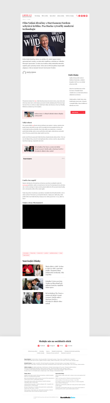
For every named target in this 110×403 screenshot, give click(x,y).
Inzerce (48, 351)
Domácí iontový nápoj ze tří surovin (56, 367)
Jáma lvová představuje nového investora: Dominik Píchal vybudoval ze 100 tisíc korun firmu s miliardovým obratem (39, 379)
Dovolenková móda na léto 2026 (55, 364)
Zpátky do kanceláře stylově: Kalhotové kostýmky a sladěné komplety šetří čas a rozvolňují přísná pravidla (38, 376)
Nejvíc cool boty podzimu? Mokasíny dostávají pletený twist (68, 378)
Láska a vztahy (60, 16)
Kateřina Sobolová (31, 72)
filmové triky (32, 253)
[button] (77, 16)
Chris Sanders (25, 253)
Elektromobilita (81, 364)
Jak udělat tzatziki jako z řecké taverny (40, 367)
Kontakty (42, 351)
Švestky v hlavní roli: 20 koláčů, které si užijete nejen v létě (36, 370)
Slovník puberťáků (43, 359)
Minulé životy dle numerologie (47, 363)
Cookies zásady (40, 353)
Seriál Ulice (72, 363)
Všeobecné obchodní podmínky (72, 351)
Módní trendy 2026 (55, 360)
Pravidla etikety (34, 359)
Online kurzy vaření (32, 351)
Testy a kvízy (60, 359)
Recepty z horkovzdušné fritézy (56, 370)
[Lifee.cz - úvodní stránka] (27, 16)
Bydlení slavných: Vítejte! (45, 360)
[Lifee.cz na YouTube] (86, 16)
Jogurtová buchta (68, 369)
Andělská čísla (66, 359)
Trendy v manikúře (36, 363)
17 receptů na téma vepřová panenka (32, 369)
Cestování (72, 359)
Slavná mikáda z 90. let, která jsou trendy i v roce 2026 (67, 380)
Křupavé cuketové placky (70, 367)
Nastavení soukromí (66, 353)
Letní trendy (68, 360)
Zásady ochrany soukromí (52, 353)
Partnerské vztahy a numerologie (62, 363)
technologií (25, 185)
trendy (61, 253)
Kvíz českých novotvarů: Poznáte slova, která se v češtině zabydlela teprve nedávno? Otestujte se (70, 382)
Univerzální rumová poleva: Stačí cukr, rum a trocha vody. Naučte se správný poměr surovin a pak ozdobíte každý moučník (70, 388)
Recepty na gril (75, 360)
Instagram (52, 345)
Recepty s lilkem (66, 368)
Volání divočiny (26, 255)
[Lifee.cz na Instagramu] (82, 16)
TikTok (61, 345)
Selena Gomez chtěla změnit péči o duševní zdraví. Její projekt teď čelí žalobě (70, 376)
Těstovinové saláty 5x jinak (56, 368)
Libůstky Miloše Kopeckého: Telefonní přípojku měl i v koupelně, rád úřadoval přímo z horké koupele (38, 384)
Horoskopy (37, 16)
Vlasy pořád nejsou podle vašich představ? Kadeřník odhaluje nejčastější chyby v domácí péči (37, 382)
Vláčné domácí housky (45, 368)
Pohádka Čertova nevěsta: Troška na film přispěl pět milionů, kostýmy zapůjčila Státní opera (54, 284)
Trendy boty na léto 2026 (42, 364)
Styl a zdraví (52, 16)
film (36, 101)
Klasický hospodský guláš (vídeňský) (31, 368)
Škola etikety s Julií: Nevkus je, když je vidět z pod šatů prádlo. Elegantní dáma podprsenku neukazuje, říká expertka (55, 270)
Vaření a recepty (70, 16)
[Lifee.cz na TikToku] (84, 16)
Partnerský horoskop (52, 359)
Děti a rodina (45, 16)
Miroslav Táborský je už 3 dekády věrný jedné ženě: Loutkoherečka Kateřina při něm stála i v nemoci (38, 387)
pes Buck (46, 253)
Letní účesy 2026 (66, 364)
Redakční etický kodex (57, 351)
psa (33, 125)
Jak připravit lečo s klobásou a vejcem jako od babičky (52, 369)
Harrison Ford (40, 253)
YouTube (70, 345)
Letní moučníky (74, 364)
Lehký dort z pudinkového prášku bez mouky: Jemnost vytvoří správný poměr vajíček (70, 385)
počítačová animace (53, 253)
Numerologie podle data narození (31, 360)
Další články (75, 112)
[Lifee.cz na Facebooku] (79, 16)
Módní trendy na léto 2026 (30, 364)
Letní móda (62, 360)
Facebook (42, 345)
